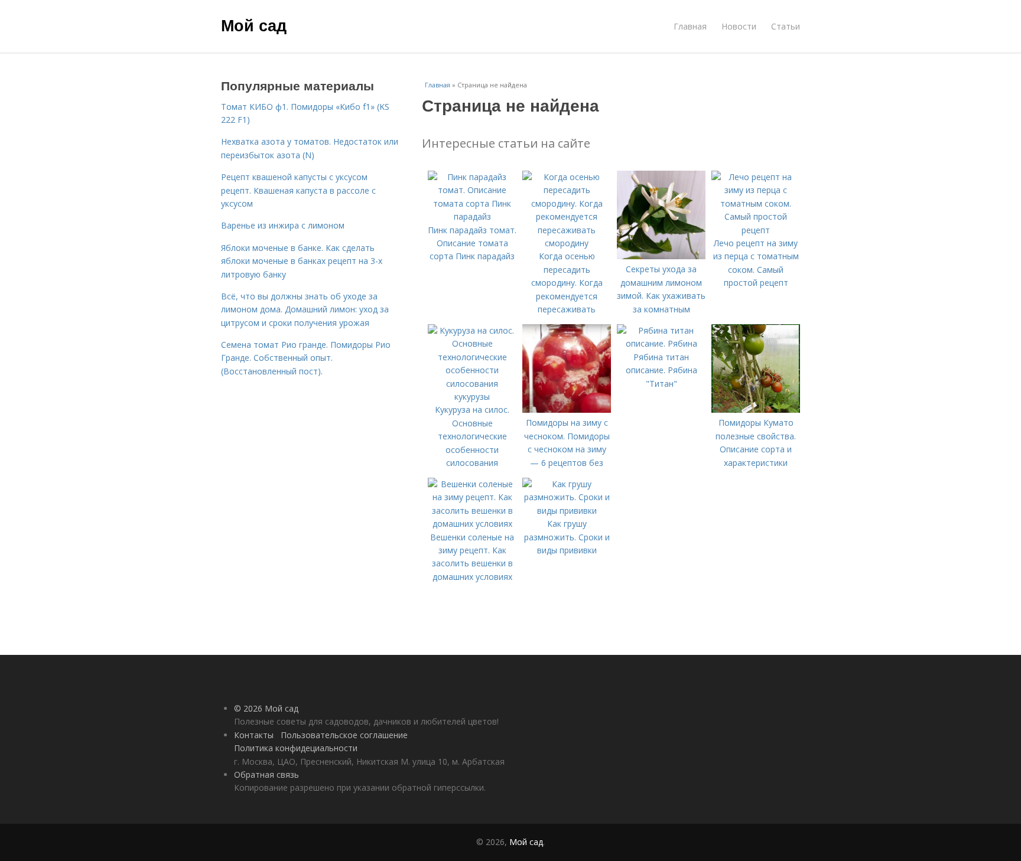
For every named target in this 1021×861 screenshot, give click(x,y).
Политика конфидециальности (295, 748)
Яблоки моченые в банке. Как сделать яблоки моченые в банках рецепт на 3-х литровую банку (301, 261)
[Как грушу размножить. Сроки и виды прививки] (566, 510)
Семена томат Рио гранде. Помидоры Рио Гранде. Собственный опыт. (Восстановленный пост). (306, 358)
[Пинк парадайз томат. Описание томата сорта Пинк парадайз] (472, 216)
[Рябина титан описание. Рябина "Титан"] (661, 343)
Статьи (785, 26)
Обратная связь (266, 774)
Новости (738, 26)
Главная (690, 26)
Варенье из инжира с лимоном (282, 225)
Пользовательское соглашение (344, 735)
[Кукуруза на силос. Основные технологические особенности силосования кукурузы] (472, 396)
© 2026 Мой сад (266, 708)
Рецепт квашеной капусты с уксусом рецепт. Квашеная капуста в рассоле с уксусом (298, 190)
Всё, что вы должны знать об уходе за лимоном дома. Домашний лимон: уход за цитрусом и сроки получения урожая (305, 309)
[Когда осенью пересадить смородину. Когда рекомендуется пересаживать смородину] (566, 243)
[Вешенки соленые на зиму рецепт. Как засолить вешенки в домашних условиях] (472, 523)
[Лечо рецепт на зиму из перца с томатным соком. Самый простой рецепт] (755, 230)
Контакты (254, 735)
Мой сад (254, 25)
